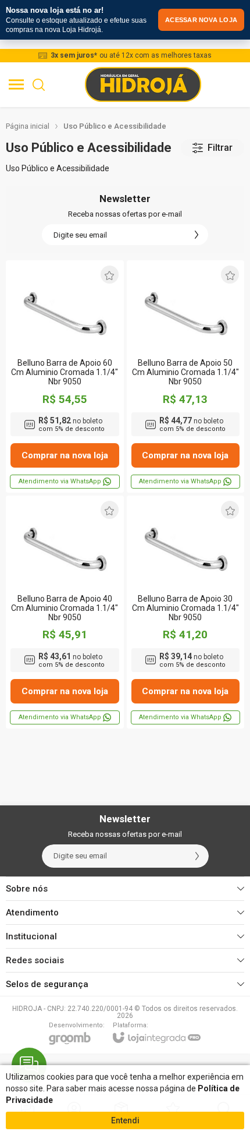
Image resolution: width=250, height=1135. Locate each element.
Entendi (125, 1120)
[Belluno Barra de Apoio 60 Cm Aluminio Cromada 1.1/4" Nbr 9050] (64, 376)
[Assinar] (196, 234)
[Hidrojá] (143, 84)
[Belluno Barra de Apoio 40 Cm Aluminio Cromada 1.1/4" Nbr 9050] (64, 611)
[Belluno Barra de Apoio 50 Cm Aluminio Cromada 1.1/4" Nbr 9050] (185, 376)
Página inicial (27, 126)
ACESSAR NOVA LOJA (201, 19)
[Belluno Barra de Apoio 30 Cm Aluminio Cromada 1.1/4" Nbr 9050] (185, 611)
